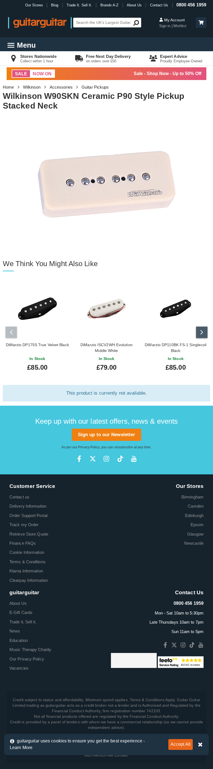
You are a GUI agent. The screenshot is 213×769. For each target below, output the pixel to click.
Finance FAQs (22, 543)
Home (8, 87)
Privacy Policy (88, 447)
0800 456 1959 (191, 4)
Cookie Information (26, 552)
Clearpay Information (28, 580)
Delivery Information (27, 506)
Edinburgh (194, 515)
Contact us (19, 497)
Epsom (197, 524)
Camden (196, 506)
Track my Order (24, 524)
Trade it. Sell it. (22, 621)
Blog (54, 5)
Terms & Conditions (27, 561)
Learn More (21, 747)
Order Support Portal (28, 515)
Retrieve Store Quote (28, 534)
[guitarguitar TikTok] (120, 458)
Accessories (61, 87)
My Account (174, 20)
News (14, 631)
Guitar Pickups (95, 87)
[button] (201, 22)
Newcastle (194, 543)
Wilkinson (32, 87)
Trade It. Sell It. (79, 5)
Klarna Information (26, 571)
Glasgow (195, 534)
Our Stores (34, 5)
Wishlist (179, 26)
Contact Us (159, 5)
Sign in (165, 26)
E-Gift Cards (20, 612)
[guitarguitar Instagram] (106, 458)
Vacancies (19, 668)
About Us (134, 5)
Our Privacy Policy (26, 659)
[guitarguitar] (40, 22)
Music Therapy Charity (30, 649)
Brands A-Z (109, 5)
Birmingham (192, 497)
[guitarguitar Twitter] (93, 458)
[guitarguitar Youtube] (134, 458)
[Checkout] (200, 23)
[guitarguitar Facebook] (79, 458)
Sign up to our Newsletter (106, 434)
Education (18, 640)
